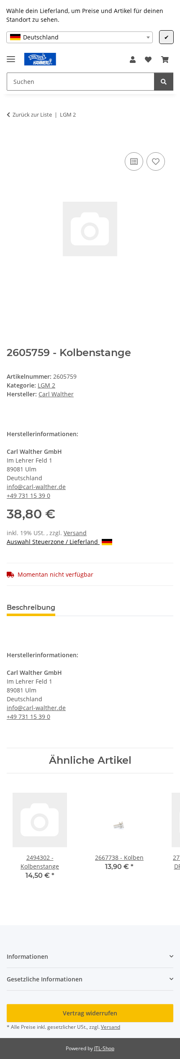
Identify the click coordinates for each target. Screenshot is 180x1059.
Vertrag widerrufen (90, 1013)
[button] (132, 59)
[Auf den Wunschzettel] (156, 161)
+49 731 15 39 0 (28, 496)
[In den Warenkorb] (13, 141)
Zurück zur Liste (32, 114)
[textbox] (79, 37)
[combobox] (79, 37)
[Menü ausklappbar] (11, 55)
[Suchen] (163, 82)
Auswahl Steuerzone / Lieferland (53, 542)
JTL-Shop (104, 1048)
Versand (75, 533)
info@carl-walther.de (36, 487)
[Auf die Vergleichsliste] (134, 161)
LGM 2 (46, 385)
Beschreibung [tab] (31, 607)
